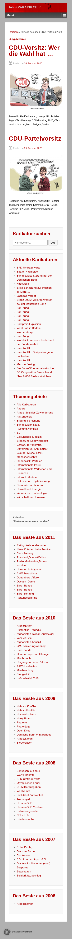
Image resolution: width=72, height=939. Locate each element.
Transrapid (23, 799)
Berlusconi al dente (28, 770)
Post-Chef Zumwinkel (30, 795)
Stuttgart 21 (24, 674)
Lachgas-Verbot (26, 295)
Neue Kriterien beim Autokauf (34, 549)
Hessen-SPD (24, 803)
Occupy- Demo (26, 581)
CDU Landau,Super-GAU (32, 859)
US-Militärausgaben (29, 786)
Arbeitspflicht (24, 625)
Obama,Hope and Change (33, 654)
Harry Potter (24, 718)
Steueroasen (24, 742)
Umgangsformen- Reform (32, 662)
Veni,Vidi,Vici (24, 637)
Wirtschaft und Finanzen (31, 497)
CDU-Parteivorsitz (35, 138)
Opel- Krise (23, 730)
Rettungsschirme (27, 597)
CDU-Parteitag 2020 (42, 120)
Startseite (14, 32)
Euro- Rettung (25, 593)
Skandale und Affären (30, 485)
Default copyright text (22, 932)
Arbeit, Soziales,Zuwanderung (35, 412)
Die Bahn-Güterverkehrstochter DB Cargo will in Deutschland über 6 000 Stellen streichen (36, 372)
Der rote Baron (26, 851)
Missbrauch (24, 658)
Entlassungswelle (27, 811)
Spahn (45, 124)
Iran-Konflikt (24, 348)
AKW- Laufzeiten (27, 666)
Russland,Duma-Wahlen (31, 557)
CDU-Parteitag (23, 120)
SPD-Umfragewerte (28, 267)
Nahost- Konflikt (26, 706)
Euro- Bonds (24, 585)
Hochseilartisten (26, 714)
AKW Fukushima (27, 573)
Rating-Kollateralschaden (32, 545)
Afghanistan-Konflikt (29, 641)
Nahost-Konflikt (26, 710)
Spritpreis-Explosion (29, 323)
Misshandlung (25, 670)
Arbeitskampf (25, 738)
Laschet (21, 124)
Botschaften (24, 871)
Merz (28, 124)
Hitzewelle (23, 283)
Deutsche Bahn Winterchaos (34, 734)
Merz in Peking (26, 364)
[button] (7, 932)
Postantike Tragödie (29, 629)
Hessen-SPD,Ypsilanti (30, 807)
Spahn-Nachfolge (27, 271)
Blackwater (23, 855)
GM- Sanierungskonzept (31, 645)
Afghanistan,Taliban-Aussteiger (35, 633)
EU (18, 432)
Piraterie (22, 722)
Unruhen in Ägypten (29, 569)
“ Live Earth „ (24, 847)
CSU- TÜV (23, 815)
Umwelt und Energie (29, 489)
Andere (21, 408)
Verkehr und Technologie (32, 493)
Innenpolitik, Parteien (48, 116)
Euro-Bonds (24, 650)
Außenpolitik (24, 416)
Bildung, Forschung (28, 420)
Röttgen (37, 124)
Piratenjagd (24, 726)
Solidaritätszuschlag (29, 875)
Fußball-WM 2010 (28, 678)
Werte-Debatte (26, 774)
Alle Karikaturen (28, 116)
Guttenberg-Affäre (28, 577)
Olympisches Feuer (28, 782)
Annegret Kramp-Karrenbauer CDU (33, 205)
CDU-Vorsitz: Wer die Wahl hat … (34, 50)
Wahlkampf (23, 790)
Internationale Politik (29, 464)
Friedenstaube (25, 819)
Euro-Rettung (25, 553)
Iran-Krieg (23, 307)
